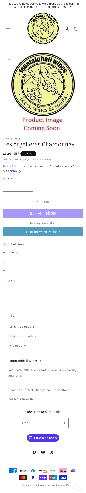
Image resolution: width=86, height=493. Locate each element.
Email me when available (43, 232)
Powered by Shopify (58, 485)
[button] (8, 28)
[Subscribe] (63, 423)
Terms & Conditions (21, 327)
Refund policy (17, 345)
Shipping (23, 159)
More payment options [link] (43, 223)
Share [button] (11, 281)
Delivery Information (22, 336)
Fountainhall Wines (36, 485)
